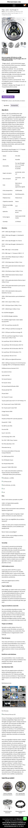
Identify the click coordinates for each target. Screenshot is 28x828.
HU (3, 824)
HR (9, 822)
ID (6, 824)
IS (5, 824)
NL (15, 822)
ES (14, 826)
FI (18, 822)
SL (12, 826)
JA (11, 824)
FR (20, 822)
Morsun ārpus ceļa (14, 2)
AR (3, 822)
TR (21, 826)
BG (5, 822)
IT (10, 824)
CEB (7, 822)
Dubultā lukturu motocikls (8, 812)
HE (25, 822)
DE (21, 822)
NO (21, 824)
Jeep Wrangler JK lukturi (18, 100)
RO (5, 826)
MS (19, 824)
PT (24, 824)
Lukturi (7, 9)
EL (23, 822)
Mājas (3, 9)
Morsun (19, 819)
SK (11, 826)
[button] (23, 20)
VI (23, 826)
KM (13, 824)
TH (19, 826)
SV (16, 826)
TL (17, 826)
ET (17, 822)
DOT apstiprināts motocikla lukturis (20, 794)
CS (11, 822)
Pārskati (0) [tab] (14, 105)
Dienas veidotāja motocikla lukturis (7, 794)
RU (7, 826)
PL (23, 824)
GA (8, 824)
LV (15, 824)
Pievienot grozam (13, 91)
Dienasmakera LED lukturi (20, 812)
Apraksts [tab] (6, 105)
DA (13, 822)
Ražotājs (7, 820)
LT (17, 824)
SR (9, 826)
